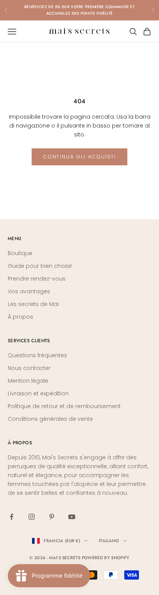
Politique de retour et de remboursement (64, 406)
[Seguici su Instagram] (32, 517)
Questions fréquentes (37, 355)
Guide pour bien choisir (40, 266)
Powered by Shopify (106, 558)
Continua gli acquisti (79, 156)
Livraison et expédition (38, 393)
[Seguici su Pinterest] (52, 517)
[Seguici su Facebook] (11, 517)
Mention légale (28, 381)
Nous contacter (29, 368)
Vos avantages (29, 291)
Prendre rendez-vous (37, 278)
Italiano (109, 541)
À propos (20, 317)
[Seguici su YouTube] (72, 517)
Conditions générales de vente (50, 419)
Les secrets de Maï (33, 304)
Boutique (20, 253)
